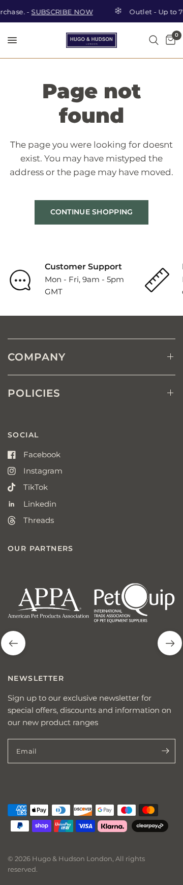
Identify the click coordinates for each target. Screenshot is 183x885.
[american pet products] (48, 607)
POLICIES (34, 393)
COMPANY (37, 357)
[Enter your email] (165, 751)
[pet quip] (134, 607)
